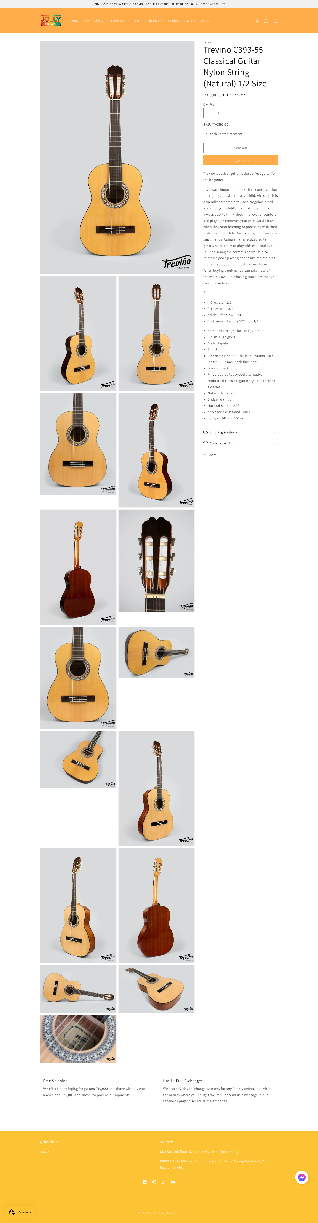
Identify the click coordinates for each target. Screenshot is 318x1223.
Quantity (208, 104)
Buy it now (241, 160)
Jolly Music (152, 1213)
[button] (119, 20)
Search (45, 1152)
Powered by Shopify (169, 1213)
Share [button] (212, 455)
